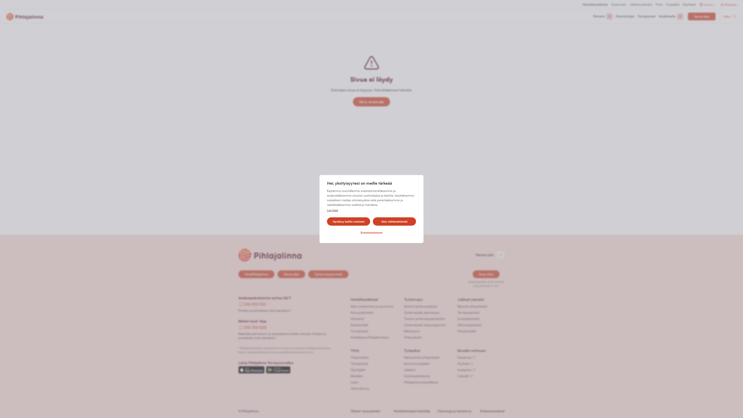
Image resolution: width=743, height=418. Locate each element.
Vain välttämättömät (394, 221)
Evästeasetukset (372, 232)
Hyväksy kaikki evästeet (349, 221)
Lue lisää (332, 210)
